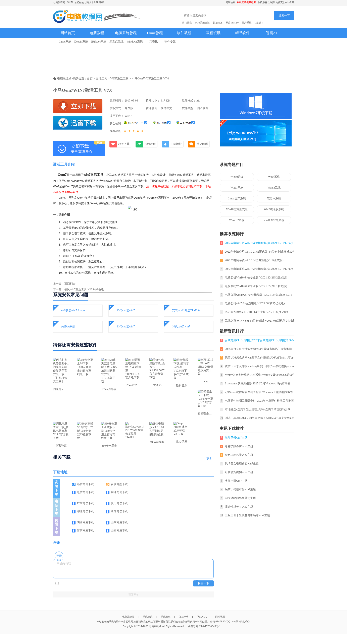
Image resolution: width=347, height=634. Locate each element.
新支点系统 (116, 41)
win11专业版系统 (273, 220)
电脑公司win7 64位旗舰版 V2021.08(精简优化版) (255, 303)
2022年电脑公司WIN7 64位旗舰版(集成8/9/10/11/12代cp (259, 243)
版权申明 (184, 616)
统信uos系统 (98, 41)
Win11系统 (236, 187)
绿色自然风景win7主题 (239, 454)
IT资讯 (153, 41)
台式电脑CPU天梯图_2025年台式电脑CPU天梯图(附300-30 (261, 340)
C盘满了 (259, 22)
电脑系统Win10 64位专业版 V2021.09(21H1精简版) (256, 286)
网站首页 (67, 33)
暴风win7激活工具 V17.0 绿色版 (84, 289)
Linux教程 (155, 33)
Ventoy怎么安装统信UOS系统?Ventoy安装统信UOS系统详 (260, 374)
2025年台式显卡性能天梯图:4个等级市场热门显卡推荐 (258, 349)
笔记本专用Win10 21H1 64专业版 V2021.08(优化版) (256, 312)
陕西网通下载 (85, 522)
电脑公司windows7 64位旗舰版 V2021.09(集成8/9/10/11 (258, 294)
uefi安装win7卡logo (73, 310)
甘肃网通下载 (85, 530)
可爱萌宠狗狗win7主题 (239, 472)
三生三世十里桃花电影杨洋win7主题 (247, 515)
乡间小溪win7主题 (236, 480)
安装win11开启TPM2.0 (186, 310)
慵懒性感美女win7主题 (239, 506)
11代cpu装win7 (126, 326)
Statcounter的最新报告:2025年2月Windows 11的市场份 (257, 383)
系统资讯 (147, 616)
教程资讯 (213, 33)
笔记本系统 (274, 198)
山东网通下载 (119, 522)
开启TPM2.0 (232, 22)
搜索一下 (284, 15)
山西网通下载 (119, 530)
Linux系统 (65, 41)
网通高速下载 (119, 492)
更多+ (210, 458)
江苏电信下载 (119, 511)
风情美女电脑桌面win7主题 (242, 463)
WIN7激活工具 (119, 78)
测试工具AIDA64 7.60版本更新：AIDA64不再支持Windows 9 (262, 418)
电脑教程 (97, 33)
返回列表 (70, 283)
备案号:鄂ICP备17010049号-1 (204, 626)
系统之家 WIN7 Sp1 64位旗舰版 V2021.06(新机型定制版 (259, 320)
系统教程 (165, 616)
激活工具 (101, 78)
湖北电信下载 (85, 511)
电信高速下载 (85, 492)
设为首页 (278, 2)
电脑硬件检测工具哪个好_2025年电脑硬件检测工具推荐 (259, 400)
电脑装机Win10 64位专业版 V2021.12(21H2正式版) (256, 277)
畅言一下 (203, 583)
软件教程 (184, 33)
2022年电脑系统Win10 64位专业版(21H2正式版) (254, 260)
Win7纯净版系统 (274, 209)
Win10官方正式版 (237, 209)
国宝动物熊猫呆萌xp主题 (240, 498)
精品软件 (242, 33)
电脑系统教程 (126, 33)
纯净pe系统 (68, 326)
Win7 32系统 (236, 220)
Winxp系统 (274, 187)
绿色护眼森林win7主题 (239, 446)
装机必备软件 (265, 2)
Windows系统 (135, 41)
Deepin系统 (81, 41)
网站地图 (230, 2)
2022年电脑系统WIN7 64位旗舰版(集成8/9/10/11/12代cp (259, 268)
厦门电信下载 (119, 503)
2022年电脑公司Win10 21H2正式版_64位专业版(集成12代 (260, 251)
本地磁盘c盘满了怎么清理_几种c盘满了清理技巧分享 (258, 409)
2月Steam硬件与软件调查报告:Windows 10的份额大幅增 (259, 392)
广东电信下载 (85, 503)
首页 (90, 78)
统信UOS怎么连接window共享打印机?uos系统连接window (260, 366)
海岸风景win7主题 (236, 437)
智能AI (271, 33)
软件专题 (170, 41)
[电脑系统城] (97, 17)
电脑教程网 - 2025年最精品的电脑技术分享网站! (78, 2)
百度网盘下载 (119, 484)
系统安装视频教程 (246, 2)
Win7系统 (274, 176)
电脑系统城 (128, 616)
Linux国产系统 (237, 198)
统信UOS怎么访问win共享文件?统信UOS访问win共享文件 (260, 357)
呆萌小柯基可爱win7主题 (240, 489)
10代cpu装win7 (181, 326)
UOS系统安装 (202, 22)
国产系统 (246, 22)
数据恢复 (217, 22)
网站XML (202, 616)
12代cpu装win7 (126, 310)
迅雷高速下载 (85, 484)
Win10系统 (236, 176)
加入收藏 (289, 2)
